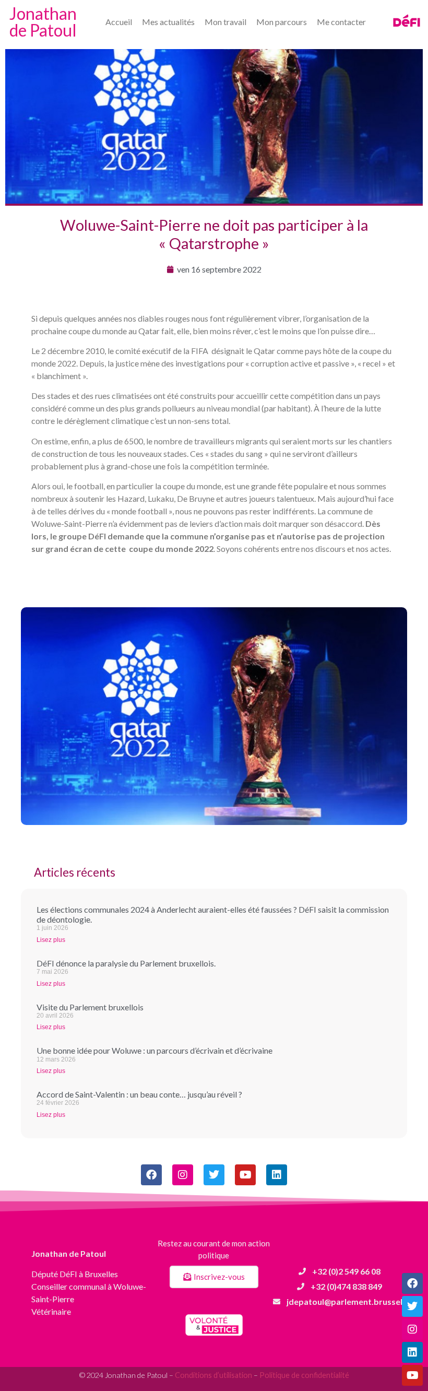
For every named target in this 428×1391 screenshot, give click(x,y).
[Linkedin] (412, 1352)
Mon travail (225, 22)
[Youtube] (412, 1375)
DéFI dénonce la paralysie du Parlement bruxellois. (126, 963)
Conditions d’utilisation (213, 1375)
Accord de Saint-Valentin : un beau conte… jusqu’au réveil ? (139, 1094)
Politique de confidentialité (304, 1375)
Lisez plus (51, 940)
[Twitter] (412, 1306)
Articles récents (74, 872)
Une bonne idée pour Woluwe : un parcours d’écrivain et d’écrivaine (154, 1050)
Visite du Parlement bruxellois (90, 1007)
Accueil (118, 22)
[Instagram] (412, 1329)
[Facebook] (412, 1283)
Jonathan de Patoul (43, 21)
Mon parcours (281, 22)
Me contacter (341, 22)
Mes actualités (168, 22)
